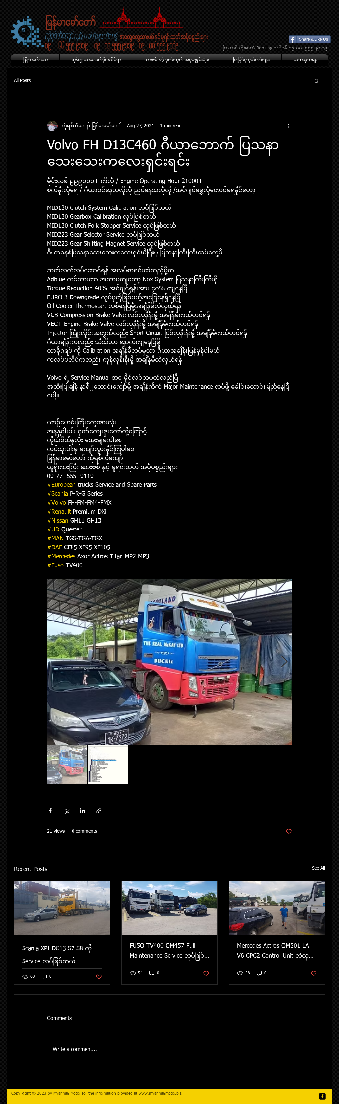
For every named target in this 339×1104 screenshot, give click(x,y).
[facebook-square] (322, 1096)
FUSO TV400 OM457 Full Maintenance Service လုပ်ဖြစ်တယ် (167, 953)
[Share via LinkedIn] (82, 811)
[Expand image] (169, 662)
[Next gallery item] (284, 662)
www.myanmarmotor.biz (160, 1094)
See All (318, 868)
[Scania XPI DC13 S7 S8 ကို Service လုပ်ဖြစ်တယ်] (62, 908)
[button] (317, 80)
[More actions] (288, 126)
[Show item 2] (108, 764)
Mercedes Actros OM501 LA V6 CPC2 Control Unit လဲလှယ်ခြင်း (276, 953)
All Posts (22, 80)
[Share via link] (99, 811)
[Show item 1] (67, 764)
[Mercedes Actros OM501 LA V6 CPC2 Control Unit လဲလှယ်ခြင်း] (277, 908)
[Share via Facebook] (50, 811)
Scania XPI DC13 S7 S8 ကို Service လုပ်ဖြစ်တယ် (57, 955)
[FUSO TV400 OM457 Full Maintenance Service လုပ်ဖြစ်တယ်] (170, 908)
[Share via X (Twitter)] (66, 811)
